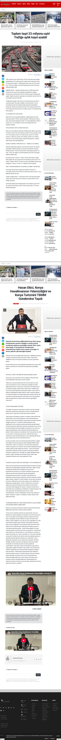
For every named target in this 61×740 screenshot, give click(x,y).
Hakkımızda (3, 715)
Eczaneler (44, 708)
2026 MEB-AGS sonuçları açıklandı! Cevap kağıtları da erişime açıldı (53, 104)
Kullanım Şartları (4, 723)
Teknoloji (34, 718)
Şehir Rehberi (45, 716)
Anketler (55, 705)
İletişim (25, 719)
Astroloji (55, 710)
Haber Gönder (4, 727)
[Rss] (14, 707)
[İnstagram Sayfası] (7, 707)
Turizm (33, 716)
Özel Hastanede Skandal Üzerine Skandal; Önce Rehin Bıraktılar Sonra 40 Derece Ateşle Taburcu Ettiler (53, 132)
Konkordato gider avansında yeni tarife (53, 249)
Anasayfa (3, 9)
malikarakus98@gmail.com (19, 660)
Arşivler (25, 712)
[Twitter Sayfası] (4, 707)
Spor (37, 4)
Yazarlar (25, 709)
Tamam (53, 738)
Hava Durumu (45, 703)
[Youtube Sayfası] (9, 707)
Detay (47, 738)
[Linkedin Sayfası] (12, 707)
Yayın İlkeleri (3, 717)
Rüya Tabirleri (56, 708)
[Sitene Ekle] (4, 710)
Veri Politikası (4, 719)
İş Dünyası (42, 4)
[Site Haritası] (2, 710)
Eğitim (24, 4)
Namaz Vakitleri (46, 707)
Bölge (28, 4)
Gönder (38, 214)
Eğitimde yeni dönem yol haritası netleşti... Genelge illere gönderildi (53, 121)
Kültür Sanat (34, 715)
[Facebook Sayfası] (1, 707)
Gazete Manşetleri (44, 719)
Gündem (14, 4)
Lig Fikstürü (44, 710)
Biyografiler (55, 707)
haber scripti (3, 736)
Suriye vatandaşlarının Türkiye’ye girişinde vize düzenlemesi (53, 95)
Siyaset (19, 4)
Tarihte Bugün (45, 712)
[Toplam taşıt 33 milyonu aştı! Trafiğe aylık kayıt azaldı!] (21, 58)
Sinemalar (44, 713)
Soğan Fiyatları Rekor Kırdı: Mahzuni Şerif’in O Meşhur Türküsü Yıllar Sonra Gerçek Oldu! (53, 187)
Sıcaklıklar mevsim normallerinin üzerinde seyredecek (52, 240)
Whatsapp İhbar (4, 725)
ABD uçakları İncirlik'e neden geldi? (53, 178)
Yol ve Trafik (45, 705)
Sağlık (32, 4)
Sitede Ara (55, 703)
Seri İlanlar (44, 715)
